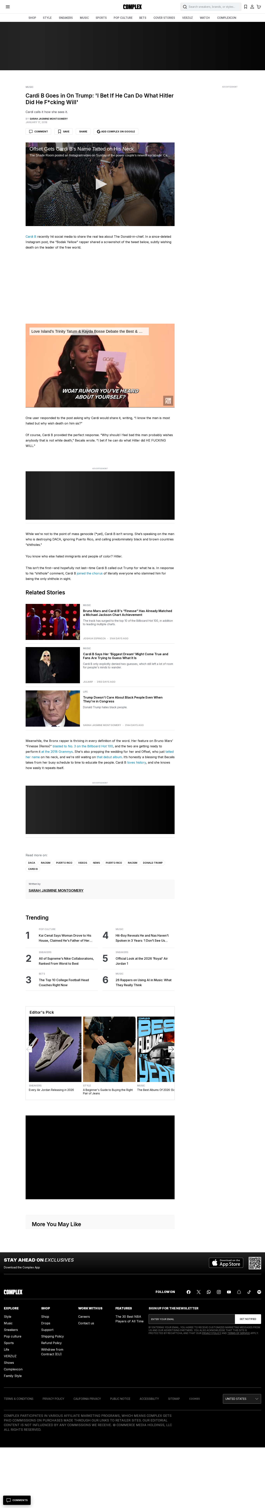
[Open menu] (8, 7)
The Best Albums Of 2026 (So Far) (159, 1089)
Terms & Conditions (18, 1398)
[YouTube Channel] (229, 1292)
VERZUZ (187, 17)
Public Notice (120, 1398)
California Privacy (87, 1398)
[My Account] (252, 6)
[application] (100, 184)
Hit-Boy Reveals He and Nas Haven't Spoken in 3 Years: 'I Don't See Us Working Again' (142, 938)
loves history (136, 762)
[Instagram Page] (219, 1292)
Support (47, 1330)
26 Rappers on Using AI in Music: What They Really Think (143, 982)
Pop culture (12, 1336)
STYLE (47, 17)
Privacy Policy (211, 1333)
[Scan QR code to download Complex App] (255, 1263)
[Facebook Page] (189, 1292)
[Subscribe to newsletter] (248, 1319)
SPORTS (101, 17)
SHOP (32, 17)
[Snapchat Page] (239, 1292)
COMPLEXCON (226, 17)
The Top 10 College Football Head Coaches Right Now (64, 982)
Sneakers (45, 952)
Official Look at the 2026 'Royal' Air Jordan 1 (142, 961)
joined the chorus (90, 573)
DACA (31, 862)
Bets (42, 973)
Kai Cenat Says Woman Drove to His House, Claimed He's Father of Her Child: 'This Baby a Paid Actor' (65, 938)
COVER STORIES (164, 17)
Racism (45, 862)
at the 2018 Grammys (57, 752)
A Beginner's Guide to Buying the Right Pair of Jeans (108, 1091)
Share (83, 131)
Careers (84, 1317)
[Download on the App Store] (226, 1263)
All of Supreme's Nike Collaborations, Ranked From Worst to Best (66, 961)
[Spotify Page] (259, 1292)
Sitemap (174, 1398)
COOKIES (194, 1398)
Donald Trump (153, 862)
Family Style (13, 1376)
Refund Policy (51, 1343)
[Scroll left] (29, 1049)
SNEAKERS (66, 17)
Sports (9, 1343)
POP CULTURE (123, 17)
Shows (9, 1363)
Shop (45, 1317)
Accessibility (149, 1398)
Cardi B (31, 236)
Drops (45, 1323)
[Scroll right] (171, 1049)
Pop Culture (47, 929)
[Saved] (245, 7)
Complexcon (13, 1369)
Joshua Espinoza (94, 638)
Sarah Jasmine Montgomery (102, 725)
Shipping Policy (52, 1336)
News (96, 862)
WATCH (205, 17)
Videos (82, 862)
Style (87, 1085)
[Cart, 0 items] (258, 6)
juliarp (88, 682)
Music (29, 87)
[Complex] (132, 6)
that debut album (109, 757)
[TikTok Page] (249, 1292)
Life (85, 691)
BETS (142, 17)
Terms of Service (238, 1333)
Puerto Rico (64, 862)
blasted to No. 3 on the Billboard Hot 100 (83, 746)
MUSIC (84, 17)
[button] (100, 184)
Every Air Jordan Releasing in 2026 (51, 1089)
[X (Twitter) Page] (199, 1292)
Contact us (86, 1323)
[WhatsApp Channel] (209, 1292)
